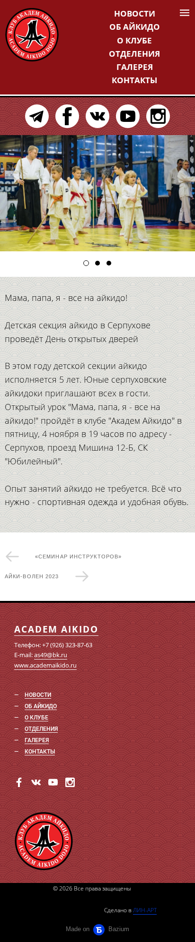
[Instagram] (158, 116)
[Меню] (184, 12)
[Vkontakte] (97, 116)
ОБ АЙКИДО (134, 26)
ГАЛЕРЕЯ (134, 66)
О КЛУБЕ (134, 40)
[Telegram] (37, 116)
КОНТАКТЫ (134, 80)
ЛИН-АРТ (145, 910)
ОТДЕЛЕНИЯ (134, 53)
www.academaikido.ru (45, 665)
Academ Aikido (56, 629)
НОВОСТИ (134, 13)
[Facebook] (67, 116)
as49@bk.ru (50, 655)
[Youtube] (128, 116)
